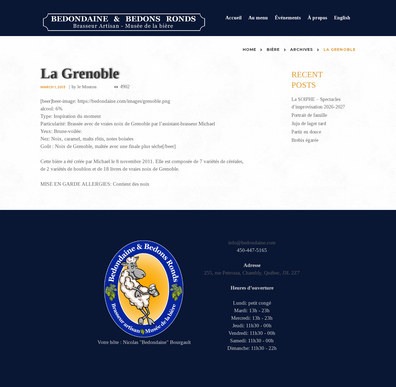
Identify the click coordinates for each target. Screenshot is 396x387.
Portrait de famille (309, 115)
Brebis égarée (304, 140)
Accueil (233, 17)
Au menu (258, 17)
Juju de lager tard (308, 123)
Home (249, 49)
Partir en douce (306, 132)
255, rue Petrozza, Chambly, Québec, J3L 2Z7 (252, 273)
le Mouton (86, 86)
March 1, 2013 (52, 87)
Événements (288, 17)
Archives (301, 49)
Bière (273, 49)
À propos (317, 17)
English (342, 17)
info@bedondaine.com (252, 242)
